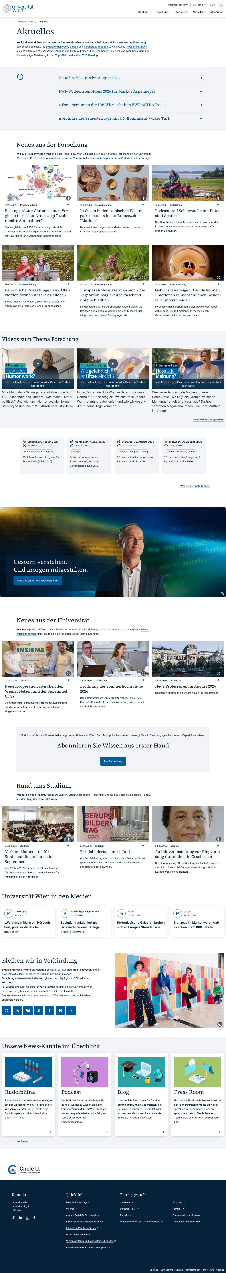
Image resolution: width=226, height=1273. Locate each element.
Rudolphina (106, 158)
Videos (74, 46)
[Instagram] (13, 1218)
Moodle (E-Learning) (76, 1202)
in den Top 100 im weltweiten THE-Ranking (72, 55)
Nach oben (22, 1141)
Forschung (139, 42)
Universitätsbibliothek (77, 1234)
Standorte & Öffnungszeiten (186, 1221)
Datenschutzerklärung (172, 1269)
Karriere (176, 1208)
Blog (29, 799)
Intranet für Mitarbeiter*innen (81, 1228)
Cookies (220, 1269)
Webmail (70, 1208)
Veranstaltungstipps (96, 46)
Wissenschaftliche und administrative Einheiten (90, 1241)
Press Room (126, 1215)
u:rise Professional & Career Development (87, 1247)
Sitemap (154, 1269)
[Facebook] (34, 1218)
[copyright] (68, 198)
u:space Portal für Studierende (82, 1215)
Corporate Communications (186, 1215)
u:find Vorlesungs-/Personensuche (83, 1221)
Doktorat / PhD (128, 1208)
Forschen (177, 1202)
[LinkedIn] (20, 1218)
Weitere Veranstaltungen (195, 485)
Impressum (208, 1269)
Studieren (125, 1202)
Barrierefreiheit (192, 1269)
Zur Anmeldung (113, 761)
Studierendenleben (57, 46)
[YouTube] (27, 1218)
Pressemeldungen (136, 46)
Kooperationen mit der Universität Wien (140, 1221)
